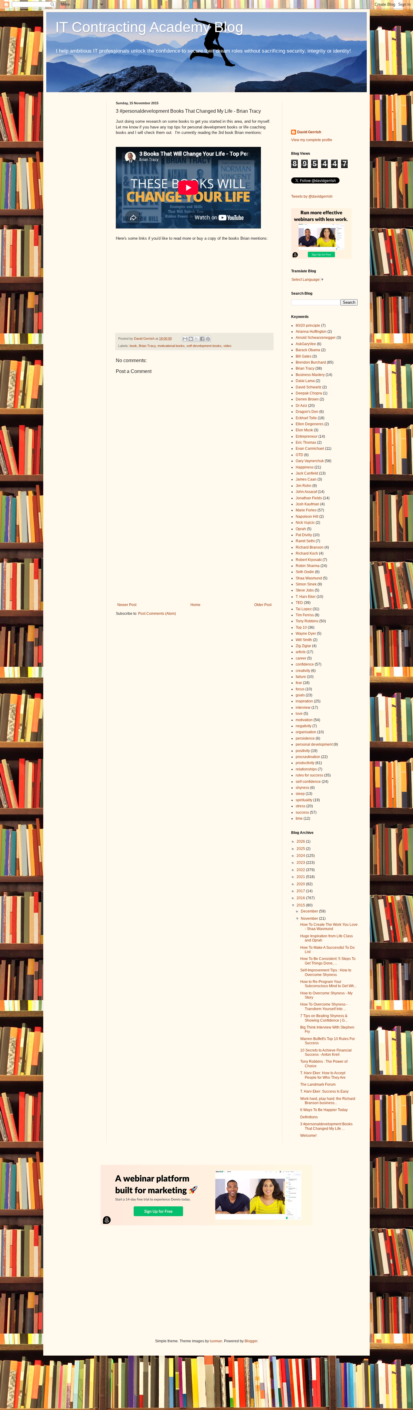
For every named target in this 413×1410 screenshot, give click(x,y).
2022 (301, 870)
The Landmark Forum (318, 1084)
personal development (314, 744)
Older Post (263, 605)
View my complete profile (311, 140)
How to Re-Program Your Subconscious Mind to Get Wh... (328, 984)
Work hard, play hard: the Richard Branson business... (327, 1101)
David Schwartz (308, 387)
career (301, 658)
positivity (303, 751)
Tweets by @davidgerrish (312, 196)
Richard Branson (310, 547)
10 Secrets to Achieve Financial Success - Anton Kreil (326, 1052)
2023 (301, 863)
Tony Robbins (307, 621)
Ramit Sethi (305, 541)
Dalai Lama (305, 381)
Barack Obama (308, 350)
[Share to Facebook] (202, 339)
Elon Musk (304, 430)
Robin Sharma (308, 566)
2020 (301, 884)
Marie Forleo (306, 510)
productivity (305, 763)
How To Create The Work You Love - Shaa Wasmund (329, 926)
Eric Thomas (306, 442)
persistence (305, 738)
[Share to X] (196, 339)
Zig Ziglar (303, 646)
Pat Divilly (304, 535)
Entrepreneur (306, 436)
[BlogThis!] (191, 339)
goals (300, 695)
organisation (306, 732)
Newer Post (126, 605)
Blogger (251, 1341)
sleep (300, 794)
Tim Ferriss (305, 615)
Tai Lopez (304, 609)
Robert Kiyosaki (309, 560)
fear (299, 683)
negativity (303, 726)
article (301, 652)
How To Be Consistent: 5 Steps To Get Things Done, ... (328, 961)
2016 (301, 898)
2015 (301, 905)
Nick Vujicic (305, 522)
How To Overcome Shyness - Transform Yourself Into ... (324, 1006)
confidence (305, 664)
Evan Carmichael (310, 448)
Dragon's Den (307, 412)
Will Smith (304, 640)
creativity (303, 671)
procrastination (308, 757)
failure (301, 677)
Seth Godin (305, 572)
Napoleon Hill (307, 516)
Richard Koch (307, 553)
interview (303, 707)
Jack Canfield (307, 473)
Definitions (309, 1117)
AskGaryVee (306, 344)
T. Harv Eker (306, 597)
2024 (301, 856)
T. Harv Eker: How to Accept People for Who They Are (323, 1075)
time (299, 818)
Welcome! (308, 1135)
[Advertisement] (194, 553)
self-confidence (308, 782)
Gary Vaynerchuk (310, 461)
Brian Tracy (147, 346)
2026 (301, 841)
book (133, 346)
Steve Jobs (305, 590)
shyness (302, 788)
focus (300, 689)
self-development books (204, 346)
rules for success (309, 775)
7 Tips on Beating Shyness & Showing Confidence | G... (323, 1018)
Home (195, 605)
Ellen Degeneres (310, 424)
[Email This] (185, 339)
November (310, 918)
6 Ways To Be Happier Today (324, 1110)
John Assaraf (306, 492)
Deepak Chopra (309, 393)
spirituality (304, 800)
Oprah (301, 529)
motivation (304, 720)
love (299, 713)
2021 (301, 877)
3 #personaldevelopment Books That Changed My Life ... (326, 1126)
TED (299, 603)
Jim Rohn (303, 486)
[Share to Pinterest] (208, 339)
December (310, 911)
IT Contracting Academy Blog (149, 27)
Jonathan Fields (309, 498)
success (302, 812)
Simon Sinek (306, 584)
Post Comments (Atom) (157, 613)
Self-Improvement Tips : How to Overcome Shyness (325, 972)
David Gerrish (309, 132)
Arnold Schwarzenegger (316, 337)
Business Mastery (310, 375)
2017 (301, 891)
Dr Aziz (301, 406)
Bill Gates (303, 356)
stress (300, 806)
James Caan (306, 479)
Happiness (305, 467)
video (227, 346)
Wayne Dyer (306, 633)
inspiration (304, 701)
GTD (299, 455)
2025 (301, 849)
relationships (306, 769)
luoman (216, 1341)
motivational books (171, 346)
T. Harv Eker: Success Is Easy (324, 1091)
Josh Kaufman (307, 504)
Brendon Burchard (311, 362)
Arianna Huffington (311, 331)
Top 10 (301, 627)
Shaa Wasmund (309, 578)
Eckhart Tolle (306, 418)
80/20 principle (308, 325)
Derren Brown (307, 399)
